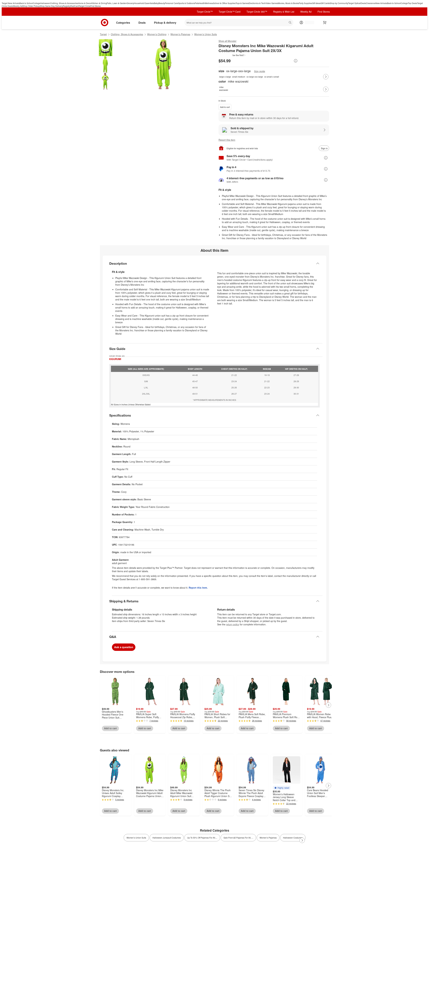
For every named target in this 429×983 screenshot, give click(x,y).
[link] (232, 55)
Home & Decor (84, 3)
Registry (66, 6)
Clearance (371, 3)
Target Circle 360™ (257, 11)
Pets (197, 3)
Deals (363, 3)
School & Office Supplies (224, 3)
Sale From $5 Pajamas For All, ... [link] (238, 837)
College (36, 3)
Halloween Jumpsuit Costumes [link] (166, 837)
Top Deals (412, 3)
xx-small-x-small (271, 76)
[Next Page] (325, 76)
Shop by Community (339, 3)
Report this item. (198, 587)
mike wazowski (223, 88)
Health (202, 3)
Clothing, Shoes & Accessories (64, 3)
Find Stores (95, 6)
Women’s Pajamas (180, 34)
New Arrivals (381, 3)
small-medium (238, 76)
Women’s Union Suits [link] (136, 837)
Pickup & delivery (165, 23)
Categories (123, 23)
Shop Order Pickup (31, 6)
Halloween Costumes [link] (293, 837)
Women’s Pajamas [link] (268, 837)
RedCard (74, 6)
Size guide (259, 71)
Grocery (130, 3)
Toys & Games (242, 3)
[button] (232, 55)
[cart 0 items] (324, 22)
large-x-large (225, 76)
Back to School (26, 3)
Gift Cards (325, 3)
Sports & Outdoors (186, 3)
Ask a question (123, 647)
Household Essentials (144, 3)
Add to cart (225, 107)
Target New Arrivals (10, 3)
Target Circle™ (205, 11)
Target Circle (84, 6)
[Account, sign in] (307, 22)
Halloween (45, 3)
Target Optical (354, 3)
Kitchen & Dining (99, 3)
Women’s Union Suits (205, 34)
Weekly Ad (18, 6)
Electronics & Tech (257, 3)
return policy (232, 624)
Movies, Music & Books (288, 3)
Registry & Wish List (283, 11)
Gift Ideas (316, 3)
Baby (156, 3)
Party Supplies (305, 3)
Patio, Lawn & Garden (117, 3)
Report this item (227, 139)
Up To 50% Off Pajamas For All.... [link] (202, 837)
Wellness (209, 3)
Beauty (162, 3)
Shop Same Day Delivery (51, 6)
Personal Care (171, 3)
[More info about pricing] (295, 60)
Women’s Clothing (156, 34)
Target (103, 34)
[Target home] (105, 22)
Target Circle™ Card (229, 11)
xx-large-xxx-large (255, 76)
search (290, 22)
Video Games (271, 3)
